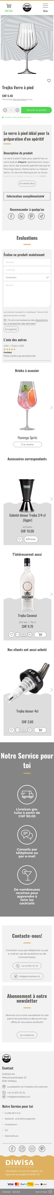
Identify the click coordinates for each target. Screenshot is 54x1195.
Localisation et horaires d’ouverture (27, 1086)
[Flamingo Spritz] (27, 405)
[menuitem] (8, 8)
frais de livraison (19, 99)
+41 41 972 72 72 (29, 966)
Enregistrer (11, 329)
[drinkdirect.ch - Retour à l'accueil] (27, 7)
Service (16, 1191)
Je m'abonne (27, 1035)
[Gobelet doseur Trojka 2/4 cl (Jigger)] (27, 489)
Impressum (11, 1124)
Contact (6, 1191)
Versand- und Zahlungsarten (20, 1118)
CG (6, 1130)
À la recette (27, 444)
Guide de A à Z (13, 1113)
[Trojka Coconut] (27, 585)
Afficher (31, 539)
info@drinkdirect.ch (29, 976)
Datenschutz (11, 1136)
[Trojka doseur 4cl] (27, 680)
